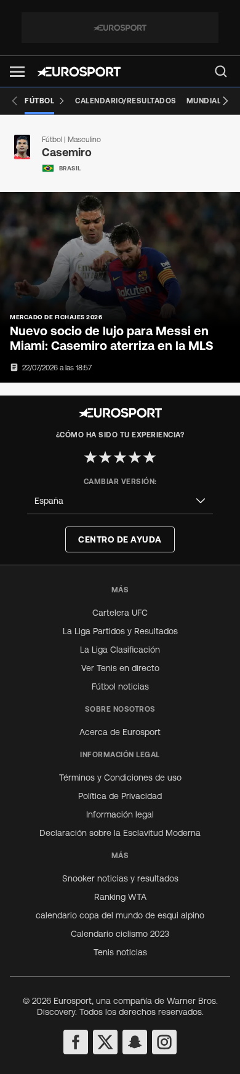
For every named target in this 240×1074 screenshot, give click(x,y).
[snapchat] (134, 1042)
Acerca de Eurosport (120, 732)
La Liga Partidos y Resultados (120, 631)
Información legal (120, 814)
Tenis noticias (120, 952)
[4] (134, 457)
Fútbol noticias (120, 686)
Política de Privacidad (120, 796)
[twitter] (105, 1042)
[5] (149, 457)
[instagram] (164, 1042)
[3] (120, 457)
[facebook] (75, 1042)
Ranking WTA (120, 897)
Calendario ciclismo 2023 (120, 934)
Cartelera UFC (120, 613)
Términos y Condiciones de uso (120, 777)
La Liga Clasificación (120, 649)
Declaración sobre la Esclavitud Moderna (120, 833)
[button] (17, 71)
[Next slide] (225, 101)
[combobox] (120, 501)
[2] (105, 457)
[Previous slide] (15, 101)
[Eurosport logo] (79, 71)
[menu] (221, 71)
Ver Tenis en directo (120, 668)
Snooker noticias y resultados (120, 878)
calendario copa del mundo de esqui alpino (120, 915)
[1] (90, 457)
